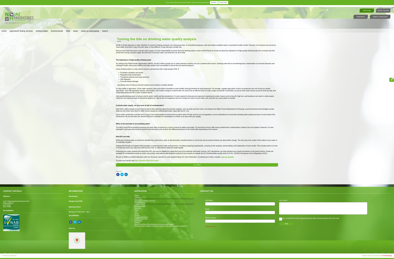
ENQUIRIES (361, 17)
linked (79, 220)
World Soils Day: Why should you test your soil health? (154, 224)
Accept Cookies (223, 2)
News (75, 31)
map (69, 232)
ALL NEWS (197, 165)
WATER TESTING (383, 10)
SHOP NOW (367, 10)
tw (73, 220)
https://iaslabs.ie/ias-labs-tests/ (146, 160)
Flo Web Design (387, 255)
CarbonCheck (139, 204)
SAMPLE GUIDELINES (380, 17)
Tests (68, 31)
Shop (136, 213)
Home (4, 31)
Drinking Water (42, 31)
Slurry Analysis (139, 203)
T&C (136, 212)
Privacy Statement (141, 217)
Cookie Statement (140, 219)
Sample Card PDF (76, 201)
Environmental (57, 31)
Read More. (214, 2)
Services (137, 208)
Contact (137, 222)
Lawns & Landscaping (90, 31)
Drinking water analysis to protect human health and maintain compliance (161, 226)
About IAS (138, 199)
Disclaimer (138, 221)
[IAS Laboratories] (19, 27)
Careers (137, 197)
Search (105, 31)
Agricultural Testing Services (21, 31)
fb (69, 220)
